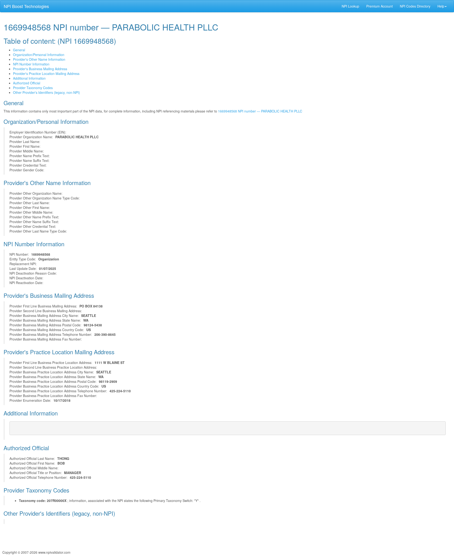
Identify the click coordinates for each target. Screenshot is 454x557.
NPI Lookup (350, 6)
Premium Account (379, 6)
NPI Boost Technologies (26, 6)
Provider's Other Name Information (39, 59)
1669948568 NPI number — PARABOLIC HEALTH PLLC (260, 111)
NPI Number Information (31, 64)
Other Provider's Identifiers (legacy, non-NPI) (46, 92)
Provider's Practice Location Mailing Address (46, 73)
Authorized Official (26, 83)
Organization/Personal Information (38, 54)
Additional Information (29, 78)
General (19, 49)
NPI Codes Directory (415, 6)
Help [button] (440, 6)
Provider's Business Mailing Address (40, 68)
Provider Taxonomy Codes (33, 87)
